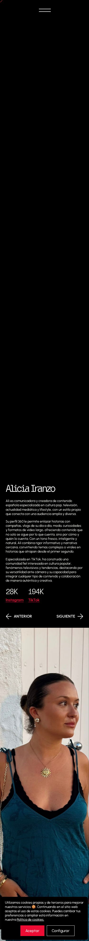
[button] (44, 10)
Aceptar (32, 930)
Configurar (61, 930)
